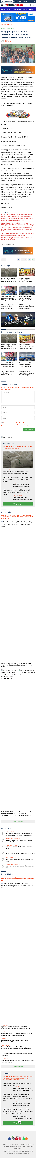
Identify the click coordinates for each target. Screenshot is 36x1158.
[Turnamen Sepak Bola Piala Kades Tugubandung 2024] (27, 739)
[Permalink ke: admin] (2, 41)
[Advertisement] (18, 1139)
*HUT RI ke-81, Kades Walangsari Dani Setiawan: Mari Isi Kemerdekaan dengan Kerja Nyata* (17, 234)
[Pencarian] (33, 5)
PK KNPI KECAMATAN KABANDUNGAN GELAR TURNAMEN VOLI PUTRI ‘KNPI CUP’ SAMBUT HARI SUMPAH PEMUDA (8, 813)
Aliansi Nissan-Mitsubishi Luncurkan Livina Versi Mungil (20, 860)
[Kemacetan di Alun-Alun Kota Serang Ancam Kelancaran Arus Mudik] (18, 1084)
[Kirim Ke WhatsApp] (33, 259)
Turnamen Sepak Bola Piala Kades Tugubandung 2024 (26, 813)
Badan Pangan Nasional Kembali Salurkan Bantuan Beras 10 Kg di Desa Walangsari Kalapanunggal (17, 215)
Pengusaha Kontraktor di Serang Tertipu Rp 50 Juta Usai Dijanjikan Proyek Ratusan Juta (17, 1034)
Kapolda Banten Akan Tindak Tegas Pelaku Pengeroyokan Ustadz (14, 1041)
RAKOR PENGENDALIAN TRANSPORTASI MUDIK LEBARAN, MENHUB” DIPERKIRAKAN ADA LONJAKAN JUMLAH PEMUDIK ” (23, 1117)
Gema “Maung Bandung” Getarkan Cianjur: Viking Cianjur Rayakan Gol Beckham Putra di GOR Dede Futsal (16, 664)
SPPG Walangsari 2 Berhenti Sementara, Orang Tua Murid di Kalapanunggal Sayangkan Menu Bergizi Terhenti (17, 229)
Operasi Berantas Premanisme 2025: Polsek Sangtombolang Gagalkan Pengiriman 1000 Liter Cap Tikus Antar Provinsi (17, 1027)
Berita (3, 28)
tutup (19, 1122)
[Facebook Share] (18, 259)
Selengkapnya (17, 504)
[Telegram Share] (29, 259)
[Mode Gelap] (30, 5)
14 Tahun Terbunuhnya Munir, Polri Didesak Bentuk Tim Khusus (19, 841)
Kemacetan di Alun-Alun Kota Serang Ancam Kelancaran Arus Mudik (23, 1089)
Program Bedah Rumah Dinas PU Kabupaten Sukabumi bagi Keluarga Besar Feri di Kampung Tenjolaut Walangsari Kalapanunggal (16, 1047)
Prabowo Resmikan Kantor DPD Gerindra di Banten (19, 847)
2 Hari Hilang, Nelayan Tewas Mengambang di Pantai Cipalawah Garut (17, 1061)
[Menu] (2, 5)
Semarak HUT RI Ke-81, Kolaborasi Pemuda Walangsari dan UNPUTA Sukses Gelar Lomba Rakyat (17, 224)
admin (6, 40)
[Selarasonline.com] (13, 5)
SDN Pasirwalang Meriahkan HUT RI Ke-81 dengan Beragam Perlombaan (16, 238)
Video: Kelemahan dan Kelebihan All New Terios (20, 853)
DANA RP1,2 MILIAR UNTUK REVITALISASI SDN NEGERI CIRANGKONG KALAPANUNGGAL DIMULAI (17, 219)
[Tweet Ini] (22, 259)
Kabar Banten (10, 28)
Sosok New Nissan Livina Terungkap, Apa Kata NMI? (20, 867)
